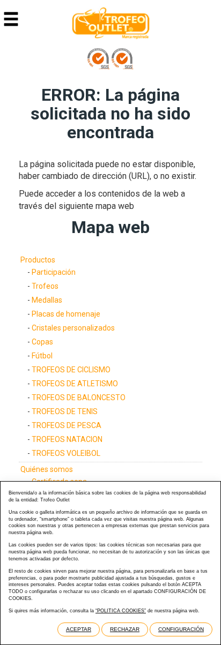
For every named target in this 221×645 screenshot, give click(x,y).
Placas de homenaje (66, 314)
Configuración (181, 629)
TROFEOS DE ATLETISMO (75, 383)
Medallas (47, 300)
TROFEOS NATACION (67, 439)
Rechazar (124, 629)
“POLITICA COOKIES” (120, 610)
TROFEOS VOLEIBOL (66, 453)
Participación (54, 272)
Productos (37, 260)
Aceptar (78, 629)
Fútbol (42, 355)
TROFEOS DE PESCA (66, 425)
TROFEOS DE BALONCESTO (79, 397)
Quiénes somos (46, 469)
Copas (42, 342)
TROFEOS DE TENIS (65, 411)
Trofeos (45, 286)
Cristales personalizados (73, 328)
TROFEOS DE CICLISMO (71, 369)
